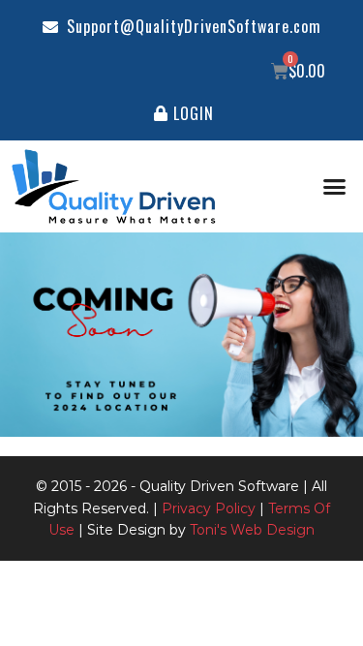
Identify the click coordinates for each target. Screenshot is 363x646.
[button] (334, 187)
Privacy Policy (209, 508)
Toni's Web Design (252, 529)
